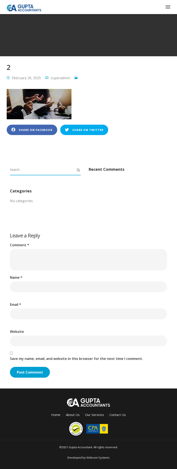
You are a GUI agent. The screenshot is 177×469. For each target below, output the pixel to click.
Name (16, 277)
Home (55, 415)
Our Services (94, 415)
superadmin (60, 78)
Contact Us (117, 415)
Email (15, 304)
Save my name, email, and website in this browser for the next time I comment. (76, 358)
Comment (19, 245)
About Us (73, 415)
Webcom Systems (98, 457)
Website (17, 331)
